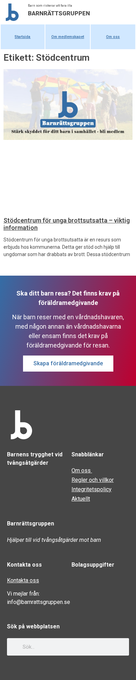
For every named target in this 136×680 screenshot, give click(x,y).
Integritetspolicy (91, 489)
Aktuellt (80, 498)
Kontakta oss (23, 580)
